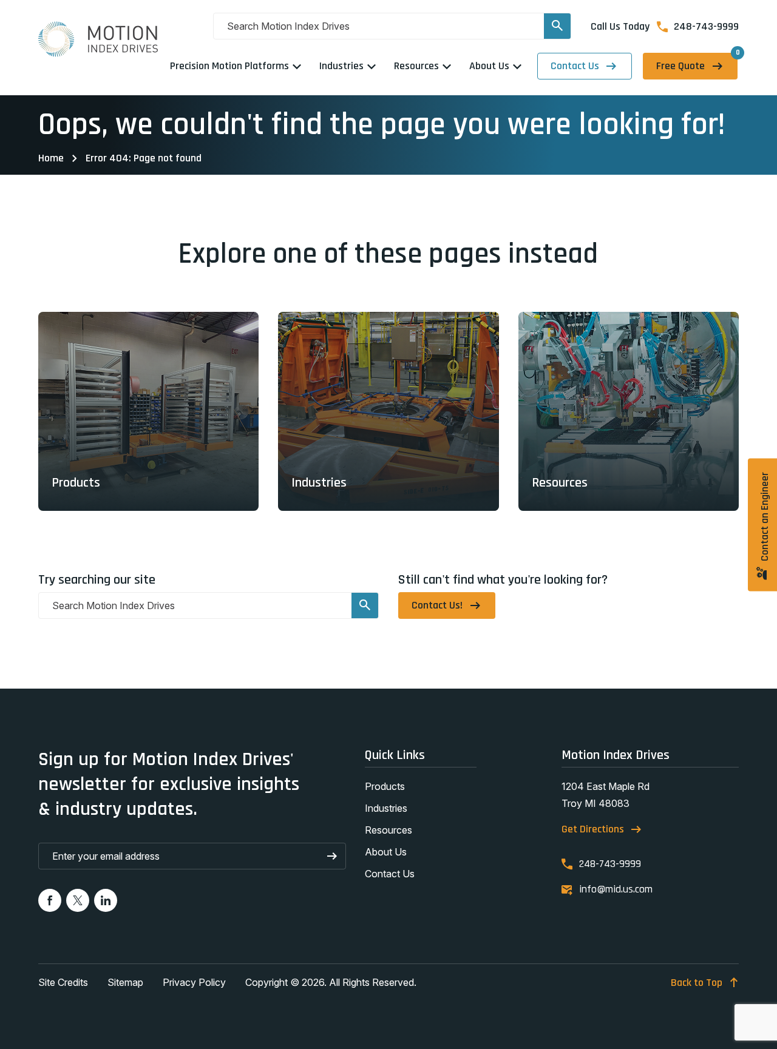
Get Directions (593, 829)
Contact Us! (437, 605)
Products (385, 786)
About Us (386, 852)
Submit (332, 856)
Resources (388, 830)
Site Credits (63, 982)
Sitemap (125, 982)
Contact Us (575, 66)
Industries (386, 808)
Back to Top (696, 983)
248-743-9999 (706, 26)
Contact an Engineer (765, 517)
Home (51, 158)
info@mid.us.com (616, 889)
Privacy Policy (194, 982)
